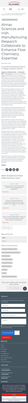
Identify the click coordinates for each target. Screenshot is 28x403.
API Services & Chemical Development (11, 252)
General (4, 273)
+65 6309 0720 (4, 378)
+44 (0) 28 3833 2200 (5, 370)
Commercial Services (7, 262)
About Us (3, 347)
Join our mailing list (14, 288)
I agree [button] (14, 394)
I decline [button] (14, 397)
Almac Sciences (9, 73)
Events (4, 241)
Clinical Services (6, 256)
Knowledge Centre (5, 353)
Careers (2, 345)
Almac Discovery (4, 355)
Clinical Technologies (7, 259)
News (3, 237)
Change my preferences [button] (14, 400)
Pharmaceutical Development (9, 276)
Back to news (6, 227)
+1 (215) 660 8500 (5, 374)
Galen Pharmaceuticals (6, 361)
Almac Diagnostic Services (6, 357)
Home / (2, 13)
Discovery (4, 269)
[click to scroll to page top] (25, 289)
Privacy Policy (4, 359)
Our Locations (4, 349)
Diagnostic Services (6, 266)
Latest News (3, 351)
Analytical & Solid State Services (9, 249)
